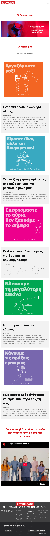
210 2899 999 (43, 517)
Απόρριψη (32, 530)
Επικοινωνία (43, 514)
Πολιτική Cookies (19, 519)
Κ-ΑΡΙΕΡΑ (31, 521)
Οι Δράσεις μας (31, 518)
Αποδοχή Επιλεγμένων (40, 530)
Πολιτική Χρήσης (19, 515)
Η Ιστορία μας (31, 513)
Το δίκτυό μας (30, 516)
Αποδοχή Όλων (8, 530)
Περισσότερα (41, 533)
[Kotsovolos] (8, 2)
